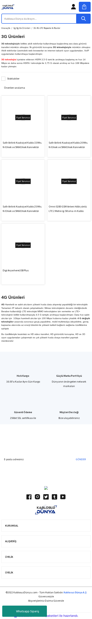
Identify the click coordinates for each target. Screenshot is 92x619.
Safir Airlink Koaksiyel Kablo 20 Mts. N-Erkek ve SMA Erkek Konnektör (68, 145)
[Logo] (8, 7)
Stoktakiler (13, 78)
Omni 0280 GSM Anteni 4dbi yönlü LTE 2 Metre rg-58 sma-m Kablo (68, 209)
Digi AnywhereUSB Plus (16, 270)
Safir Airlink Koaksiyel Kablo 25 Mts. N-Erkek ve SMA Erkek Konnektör (22, 209)
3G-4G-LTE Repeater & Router (46, 28)
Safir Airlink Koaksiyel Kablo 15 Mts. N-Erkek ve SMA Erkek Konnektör (22, 145)
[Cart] (85, 7)
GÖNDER (81, 459)
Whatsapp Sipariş (27, 611)
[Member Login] (73, 6)
